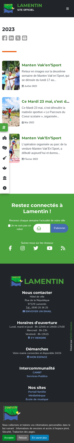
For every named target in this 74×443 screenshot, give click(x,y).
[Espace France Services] (4, 178)
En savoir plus (39, 437)
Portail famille (37, 391)
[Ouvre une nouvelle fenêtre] (4, 138)
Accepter (9, 437)
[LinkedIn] (12, 39)
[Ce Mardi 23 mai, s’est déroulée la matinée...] (11, 112)
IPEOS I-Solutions (71, 330)
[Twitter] (18, 39)
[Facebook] (5, 39)
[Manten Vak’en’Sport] (11, 75)
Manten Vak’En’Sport (41, 138)
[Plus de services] (4, 188)
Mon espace (38, 357)
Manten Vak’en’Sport (41, 65)
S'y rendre (38, 337)
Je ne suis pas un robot (20, 227)
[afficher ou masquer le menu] (67, 9)
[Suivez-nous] (4, 127)
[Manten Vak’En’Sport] (11, 148)
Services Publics (37, 376)
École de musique (37, 399)
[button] (24, 39)
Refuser (23, 437)
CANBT (37, 372)
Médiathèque (37, 395)
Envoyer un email (38, 311)
